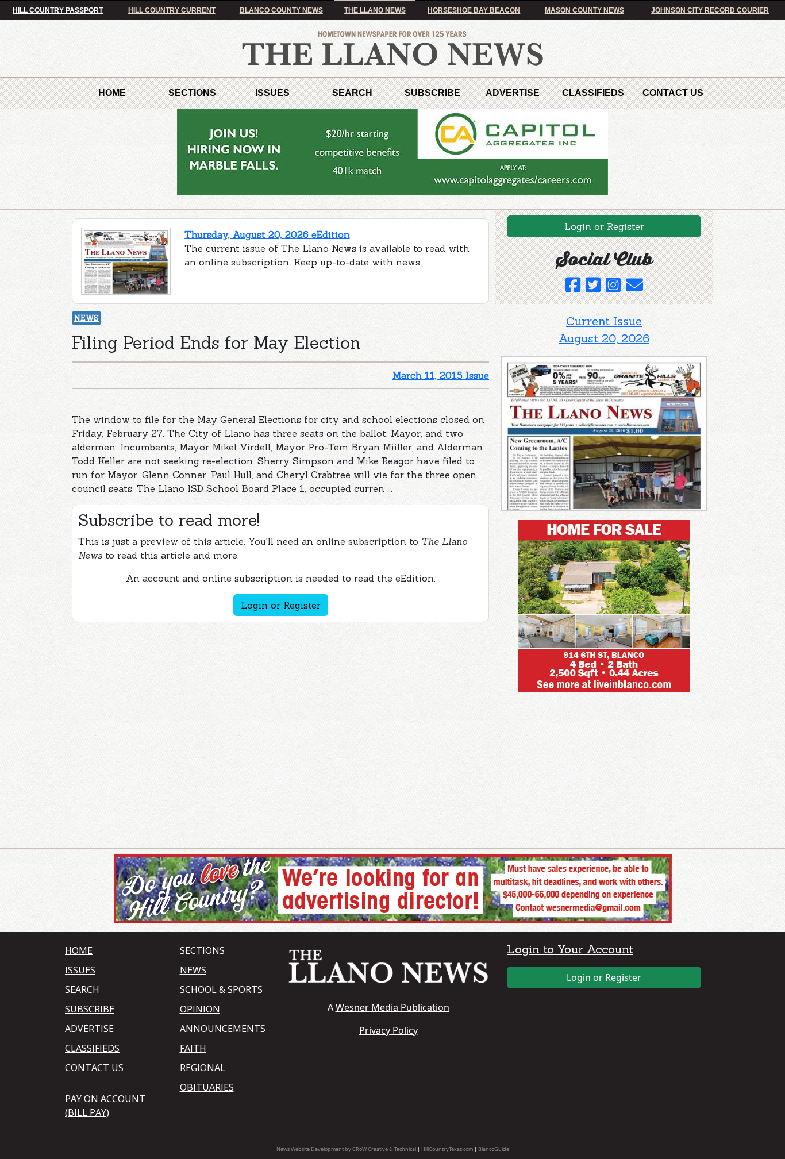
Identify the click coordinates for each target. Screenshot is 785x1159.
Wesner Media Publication (392, 1007)
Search (352, 93)
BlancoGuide (493, 1149)
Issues (272, 93)
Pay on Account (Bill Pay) (105, 1105)
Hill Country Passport (58, 10)
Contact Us (672, 93)
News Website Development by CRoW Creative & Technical (346, 1149)
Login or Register (281, 605)
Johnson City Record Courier (710, 10)
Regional (202, 1067)
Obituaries (207, 1087)
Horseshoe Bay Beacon (474, 10)
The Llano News (375, 10)
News (86, 318)
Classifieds (593, 93)
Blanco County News (281, 10)
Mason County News (584, 10)
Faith (193, 1048)
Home (112, 93)
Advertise (513, 93)
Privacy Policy (388, 1030)
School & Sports (221, 989)
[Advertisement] (587, 773)
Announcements (222, 1028)
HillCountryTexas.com (447, 1149)
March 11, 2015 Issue (440, 375)
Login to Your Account (570, 949)
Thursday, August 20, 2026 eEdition (267, 234)
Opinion (200, 1009)
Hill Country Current (172, 10)
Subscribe (432, 93)
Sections (192, 93)
